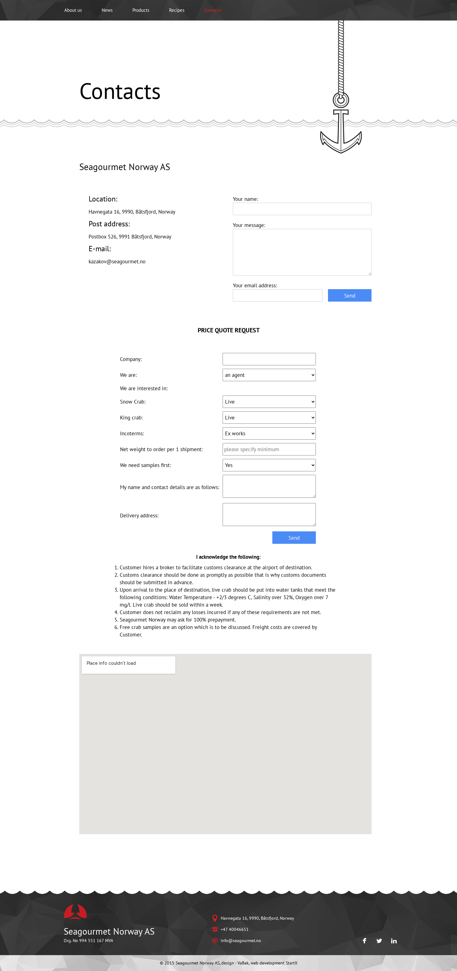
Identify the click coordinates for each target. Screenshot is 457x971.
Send (349, 295)
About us (73, 10)
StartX (292, 963)
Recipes (176, 10)
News (107, 10)
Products (140, 10)
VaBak (243, 963)
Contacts (212, 10)
